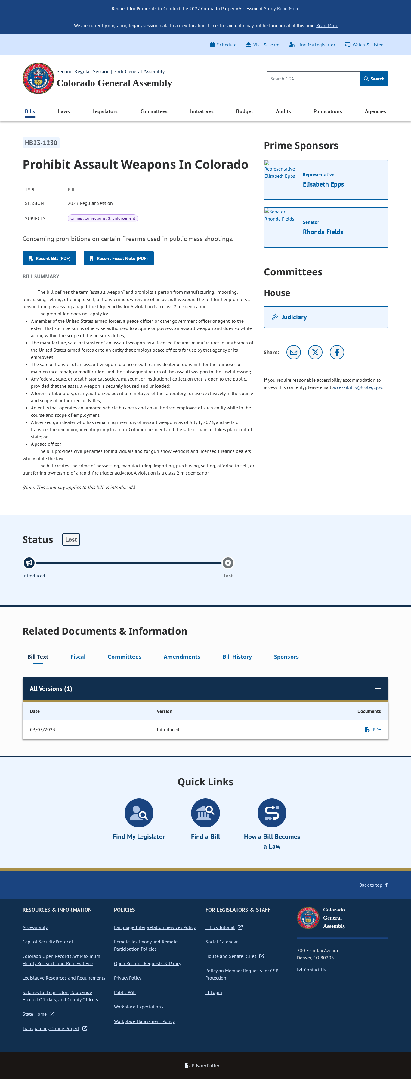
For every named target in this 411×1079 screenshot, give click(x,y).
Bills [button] (30, 111)
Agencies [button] (375, 111)
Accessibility (35, 927)
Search (377, 79)
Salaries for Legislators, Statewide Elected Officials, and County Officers (60, 995)
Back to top (370, 885)
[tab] (38, 657)
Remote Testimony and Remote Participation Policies (146, 945)
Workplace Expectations (138, 1007)
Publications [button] (328, 111)
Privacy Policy (127, 978)
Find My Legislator (316, 45)
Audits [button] (283, 111)
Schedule (226, 45)
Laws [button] (64, 111)
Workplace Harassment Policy (144, 1021)
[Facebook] (337, 352)
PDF (377, 729)
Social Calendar (222, 942)
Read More (288, 8)
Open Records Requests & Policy (147, 963)
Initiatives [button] (201, 111)
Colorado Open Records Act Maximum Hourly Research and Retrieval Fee (61, 959)
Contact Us (315, 970)
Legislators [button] (105, 111)
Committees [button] (154, 111)
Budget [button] (244, 111)
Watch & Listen (368, 45)
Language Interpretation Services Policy (155, 927)
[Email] (293, 352)
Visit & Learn (266, 45)
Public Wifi (125, 992)
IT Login (214, 992)
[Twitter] (315, 352)
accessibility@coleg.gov (357, 387)
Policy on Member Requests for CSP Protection (242, 974)
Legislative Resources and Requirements (64, 978)
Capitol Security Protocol (48, 942)
